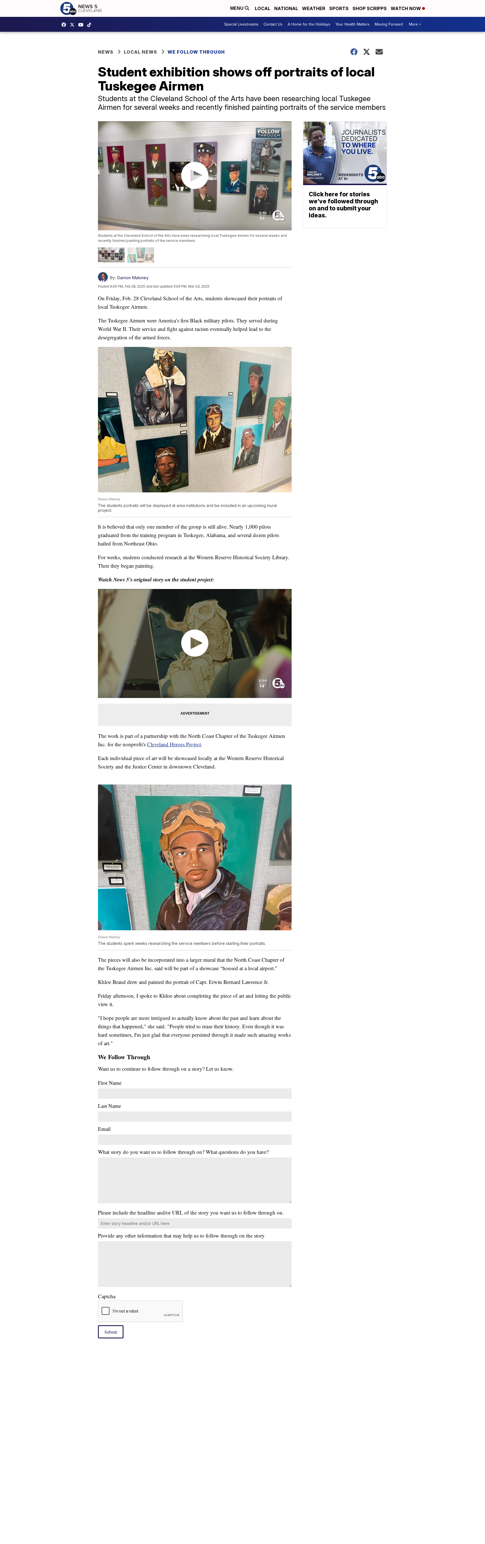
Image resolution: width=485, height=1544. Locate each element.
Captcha (106, 1296)
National (286, 8)
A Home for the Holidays (309, 24)
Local (262, 8)
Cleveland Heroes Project (174, 744)
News (105, 52)
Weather (313, 8)
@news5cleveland (90, 24)
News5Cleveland (65, 24)
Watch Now (406, 8)
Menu (237, 8)
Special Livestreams (241, 24)
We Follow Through (196, 52)
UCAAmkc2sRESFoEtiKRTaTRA (82, 24)
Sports (339, 8)
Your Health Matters (352, 24)
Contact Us (273, 24)
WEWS (73, 24)
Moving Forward (389, 24)
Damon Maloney (132, 277)
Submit (110, 1332)
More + (415, 24)
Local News (140, 52)
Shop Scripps (370, 8)
